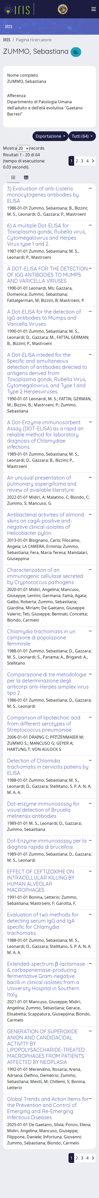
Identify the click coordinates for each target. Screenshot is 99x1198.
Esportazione (49, 136)
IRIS (6, 40)
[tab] (13, 177)
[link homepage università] (63, 9)
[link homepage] (18, 9)
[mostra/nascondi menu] (93, 9)
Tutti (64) (81, 136)
